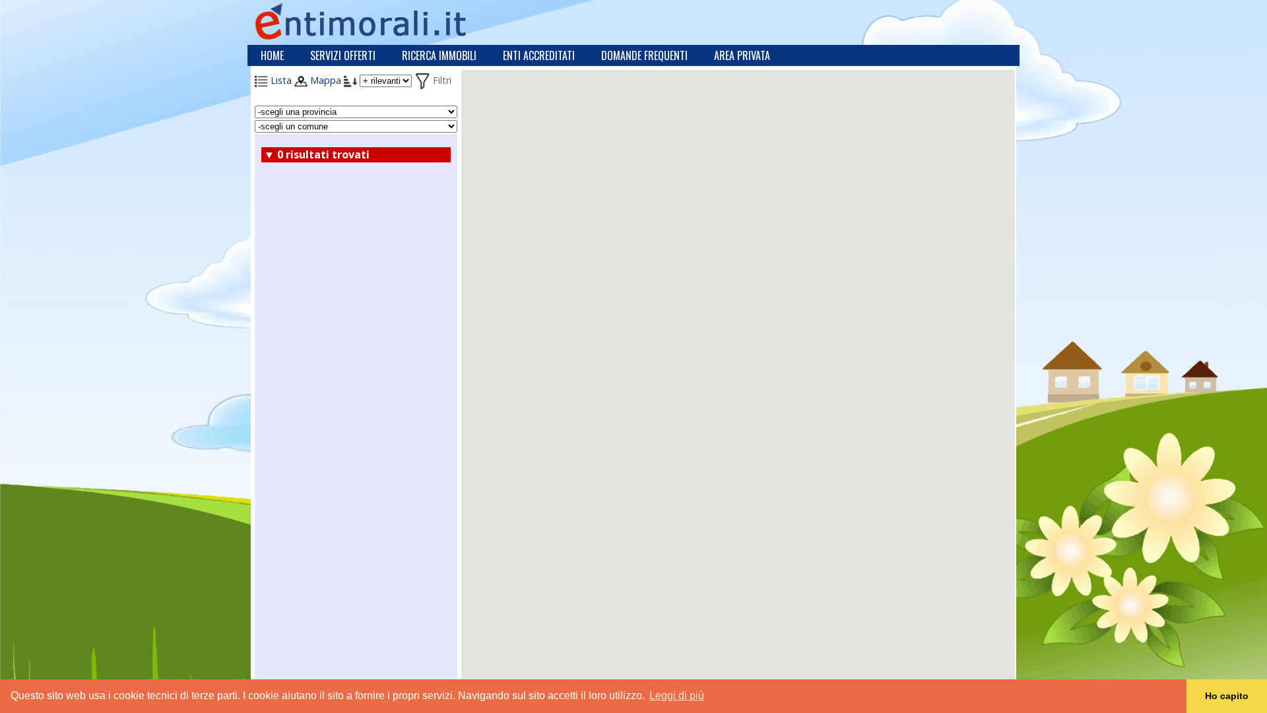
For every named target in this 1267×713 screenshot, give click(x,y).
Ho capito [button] (1227, 696)
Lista (280, 80)
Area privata (742, 55)
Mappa (324, 80)
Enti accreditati (539, 55)
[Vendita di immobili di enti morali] (390, 21)
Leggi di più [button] (676, 695)
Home (272, 55)
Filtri (440, 80)
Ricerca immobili (439, 55)
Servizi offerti (342, 55)
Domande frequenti (644, 55)
